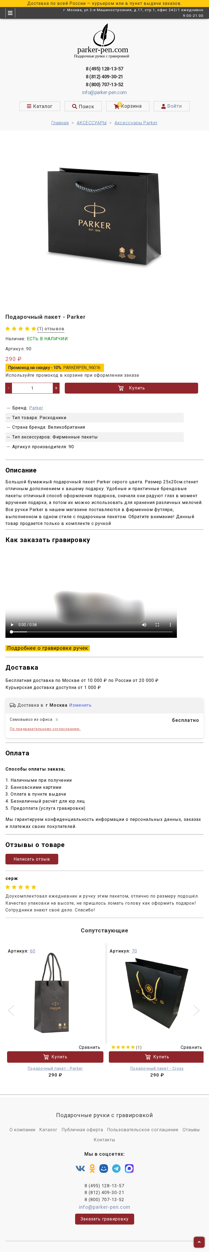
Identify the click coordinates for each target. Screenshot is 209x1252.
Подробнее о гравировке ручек (47, 648)
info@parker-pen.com (104, 92)
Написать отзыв (32, 859)
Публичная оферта (82, 1129)
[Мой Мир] (103, 1170)
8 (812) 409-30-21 (104, 76)
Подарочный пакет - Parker (55, 1068)
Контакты (104, 1139)
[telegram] (116, 1169)
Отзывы (191, 1129)
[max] (129, 1170)
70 (134, 951)
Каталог (48, 1129)
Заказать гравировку (105, 1219)
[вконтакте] (80, 1169)
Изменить (80, 705)
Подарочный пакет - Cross (157, 1068)
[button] (12, 1011)
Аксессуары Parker (136, 122)
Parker (36, 407)
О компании (22, 1129)
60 (32, 951)
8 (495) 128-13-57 (104, 69)
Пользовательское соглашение (143, 1129)
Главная (60, 122)
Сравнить (89, 1047)
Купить (137, 388)
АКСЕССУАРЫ (92, 122)
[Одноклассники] (92, 1169)
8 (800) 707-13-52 (104, 84)
